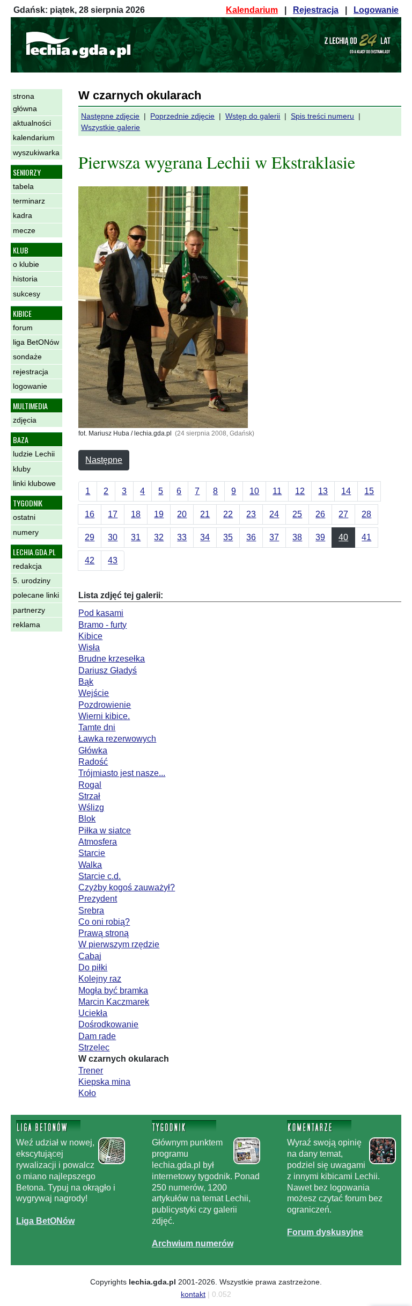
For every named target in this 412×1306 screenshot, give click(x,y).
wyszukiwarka (36, 152)
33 (182, 537)
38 (297, 537)
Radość (93, 761)
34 (205, 537)
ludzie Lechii (34, 453)
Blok (86, 818)
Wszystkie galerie (110, 127)
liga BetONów (36, 342)
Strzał (89, 796)
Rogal (89, 784)
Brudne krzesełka (111, 658)
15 (369, 491)
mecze (24, 230)
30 (112, 537)
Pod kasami (100, 613)
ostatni (24, 517)
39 (320, 537)
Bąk (85, 681)
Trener (90, 1070)
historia (25, 278)
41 (366, 537)
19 (159, 514)
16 (89, 514)
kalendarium (34, 137)
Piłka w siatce (104, 830)
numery (26, 532)
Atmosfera (97, 841)
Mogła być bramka (113, 990)
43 (112, 560)
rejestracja (30, 371)
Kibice (90, 636)
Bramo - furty (102, 624)
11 (277, 491)
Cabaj (89, 956)
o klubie (26, 264)
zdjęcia (24, 420)
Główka (92, 750)
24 (274, 514)
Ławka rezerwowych (117, 738)
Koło (87, 1093)
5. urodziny (31, 580)
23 (251, 514)
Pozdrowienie (104, 704)
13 (323, 491)
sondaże (27, 356)
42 (89, 560)
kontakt (193, 1294)
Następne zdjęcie (110, 116)
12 (300, 491)
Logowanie (376, 9)
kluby (22, 469)
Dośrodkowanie (108, 1024)
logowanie (30, 386)
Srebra (91, 910)
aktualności (32, 123)
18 (136, 514)
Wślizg (91, 807)
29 (89, 537)
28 (366, 514)
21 (205, 514)
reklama (26, 624)
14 (346, 491)
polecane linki (36, 595)
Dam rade (97, 1036)
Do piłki (92, 967)
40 (343, 537)
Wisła (89, 647)
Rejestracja (316, 9)
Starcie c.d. (99, 876)
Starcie (91, 853)
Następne (103, 460)
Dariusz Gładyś (107, 670)
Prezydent (97, 898)
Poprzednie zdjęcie (182, 116)
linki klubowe (34, 483)
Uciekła (92, 1013)
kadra (22, 215)
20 (182, 514)
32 (159, 537)
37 (274, 537)
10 (254, 491)
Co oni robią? (104, 921)
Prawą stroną (103, 933)
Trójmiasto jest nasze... (121, 773)
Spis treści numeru (322, 116)
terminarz (29, 201)
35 (228, 537)
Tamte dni (96, 727)
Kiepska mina (104, 1081)
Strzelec (93, 1047)
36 (251, 537)
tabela (23, 186)
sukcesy (26, 293)
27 (343, 514)
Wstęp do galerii (252, 116)
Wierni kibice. (104, 716)
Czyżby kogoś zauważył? (126, 887)
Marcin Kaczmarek (113, 1001)
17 (112, 514)
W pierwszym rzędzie (118, 944)
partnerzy (29, 610)
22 (228, 514)
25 (297, 514)
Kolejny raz (99, 978)
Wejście (93, 693)
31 (136, 537)
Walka (90, 864)
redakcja (27, 566)
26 (320, 514)
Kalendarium (252, 9)
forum (23, 327)
